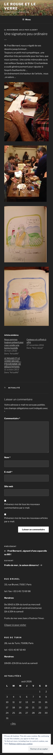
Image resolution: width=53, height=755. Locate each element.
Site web (8, 486)
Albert (34, 30)
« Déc (13, 723)
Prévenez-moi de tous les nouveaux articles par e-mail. (26, 520)
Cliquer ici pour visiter (15, 625)
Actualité (14, 388)
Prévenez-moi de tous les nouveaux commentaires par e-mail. (22, 506)
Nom (7, 457)
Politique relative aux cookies (21, 744)
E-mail (8, 472)
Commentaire (12, 418)
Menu (28, 19)
